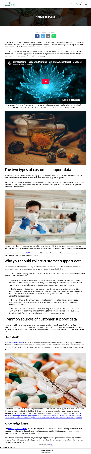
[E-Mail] (48, 36)
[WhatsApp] (53, 36)
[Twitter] (43, 36)
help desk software (16, 343)
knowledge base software (17, 429)
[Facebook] (37, 36)
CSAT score (30, 253)
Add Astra (48, 444)
